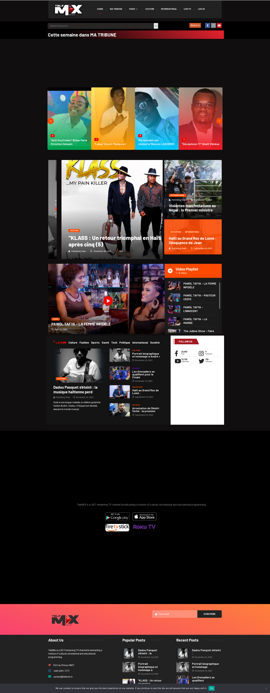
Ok (211, 688)
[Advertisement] (135, 62)
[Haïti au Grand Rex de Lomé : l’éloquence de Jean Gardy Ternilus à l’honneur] (120, 391)
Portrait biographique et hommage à (148, 667)
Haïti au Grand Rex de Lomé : (145, 391)
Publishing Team (65, 251)
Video (132, 9)
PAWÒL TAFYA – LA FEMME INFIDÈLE (81, 324)
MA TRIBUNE (116, 9)
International (169, 9)
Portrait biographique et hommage (205, 665)
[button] (195, 25)
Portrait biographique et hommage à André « (146, 355)
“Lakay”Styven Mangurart (110, 144)
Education (175, 232)
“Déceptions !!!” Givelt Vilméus (200, 144)
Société (136, 405)
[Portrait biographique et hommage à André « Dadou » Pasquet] (120, 355)
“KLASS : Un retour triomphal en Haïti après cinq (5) (101, 241)
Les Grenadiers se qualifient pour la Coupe (143, 374)
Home (100, 9)
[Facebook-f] (207, 25)
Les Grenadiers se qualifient (203, 679)
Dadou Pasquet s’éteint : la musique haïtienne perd (75, 389)
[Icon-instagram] (213, 25)
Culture (149, 9)
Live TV (187, 9)
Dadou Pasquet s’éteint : (206, 651)
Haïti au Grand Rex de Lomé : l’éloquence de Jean (192, 240)
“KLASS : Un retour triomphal (150, 682)
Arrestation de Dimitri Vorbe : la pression (145, 409)
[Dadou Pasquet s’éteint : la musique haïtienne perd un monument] (79, 365)
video (55, 319)
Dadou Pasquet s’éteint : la (147, 651)
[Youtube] (219, 25)
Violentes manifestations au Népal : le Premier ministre (192, 207)
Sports (136, 368)
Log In (201, 9)
